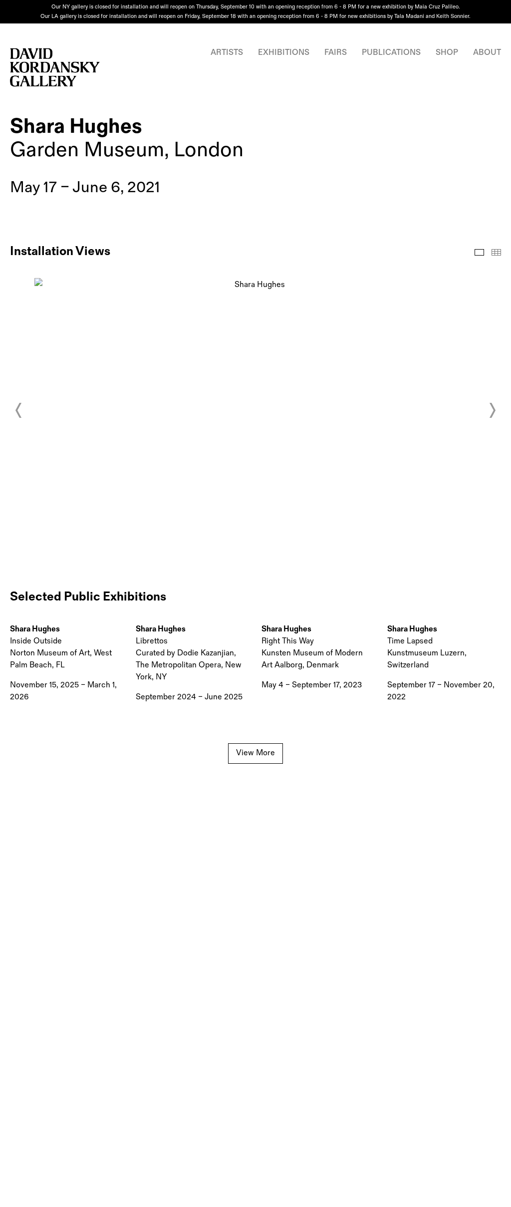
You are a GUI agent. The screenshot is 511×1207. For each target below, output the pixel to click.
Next (492, 410)
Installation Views (479, 252)
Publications (391, 52)
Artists (227, 52)
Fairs (335, 52)
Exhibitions (283, 52)
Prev (19, 410)
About (487, 52)
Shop (447, 52)
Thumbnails (496, 252)
